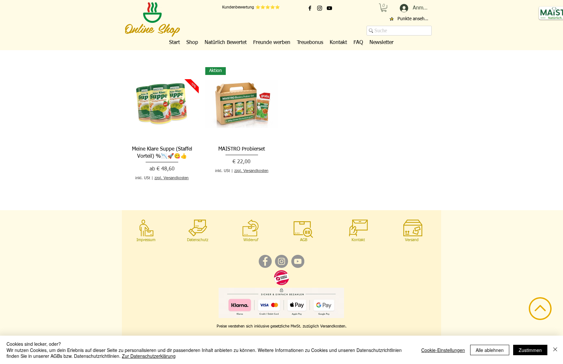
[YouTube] (297, 261)
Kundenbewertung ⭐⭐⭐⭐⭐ (251, 7)
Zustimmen (530, 350)
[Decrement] (210, 184)
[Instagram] (281, 261)
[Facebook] (265, 261)
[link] (384, 8)
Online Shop (152, 28)
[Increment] (273, 184)
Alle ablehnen (490, 350)
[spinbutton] (241, 184)
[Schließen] (555, 350)
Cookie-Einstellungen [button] (443, 350)
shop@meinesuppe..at (504, 25)
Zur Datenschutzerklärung (149, 356)
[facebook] (310, 8)
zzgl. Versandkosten (171, 178)
